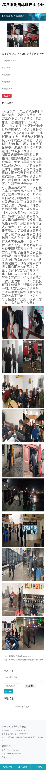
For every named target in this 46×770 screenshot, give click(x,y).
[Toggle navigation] (5, 10)
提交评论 (8, 691)
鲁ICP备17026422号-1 (19, 734)
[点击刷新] (30, 686)
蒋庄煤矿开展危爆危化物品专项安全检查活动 (26, 660)
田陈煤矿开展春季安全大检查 (20, 656)
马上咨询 (6, 96)
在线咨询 (23, 767)
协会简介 (39, 767)
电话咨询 (8, 767)
